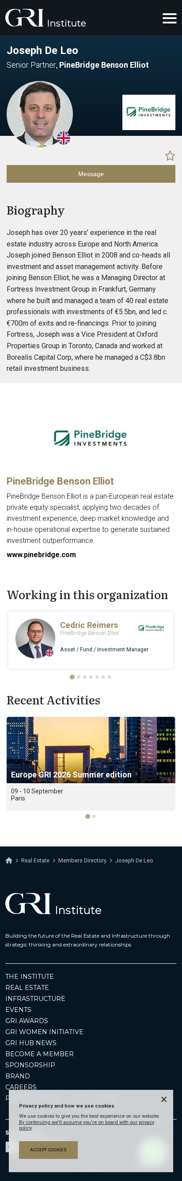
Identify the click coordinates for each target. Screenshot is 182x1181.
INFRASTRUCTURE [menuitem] (35, 999)
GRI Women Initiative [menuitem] (44, 1032)
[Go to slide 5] (97, 677)
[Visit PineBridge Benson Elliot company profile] (148, 127)
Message (91, 173)
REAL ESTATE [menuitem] (27, 988)
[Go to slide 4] (91, 677)
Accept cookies (48, 1149)
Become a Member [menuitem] (39, 1054)
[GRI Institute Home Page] (45, 18)
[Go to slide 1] (72, 676)
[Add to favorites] (170, 155)
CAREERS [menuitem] (21, 1087)
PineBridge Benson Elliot (60, 481)
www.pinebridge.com (41, 554)
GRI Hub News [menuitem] (31, 1043)
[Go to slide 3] (85, 677)
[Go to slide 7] (109, 677)
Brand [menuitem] (17, 1076)
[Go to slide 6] (103, 677)
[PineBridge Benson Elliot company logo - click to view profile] (91, 466)
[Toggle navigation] (170, 18)
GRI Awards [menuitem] (26, 1021)
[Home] (8, 860)
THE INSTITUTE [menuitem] (29, 977)
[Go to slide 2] (78, 677)
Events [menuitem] (18, 1010)
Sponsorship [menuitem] (30, 1065)
